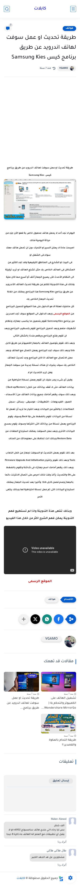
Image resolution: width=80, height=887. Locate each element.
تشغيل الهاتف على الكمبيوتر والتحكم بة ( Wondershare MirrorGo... (58, 703)
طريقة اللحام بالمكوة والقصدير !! (62, 743)
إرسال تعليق (61, 780)
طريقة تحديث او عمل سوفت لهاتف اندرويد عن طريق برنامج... (23, 703)
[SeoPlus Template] (61, 878)
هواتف (69, 28)
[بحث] (7, 9)
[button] (58, 619)
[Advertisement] (40, 126)
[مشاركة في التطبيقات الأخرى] (24, 619)
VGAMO (63, 68)
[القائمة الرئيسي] (73, 9)
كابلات (40, 9)
